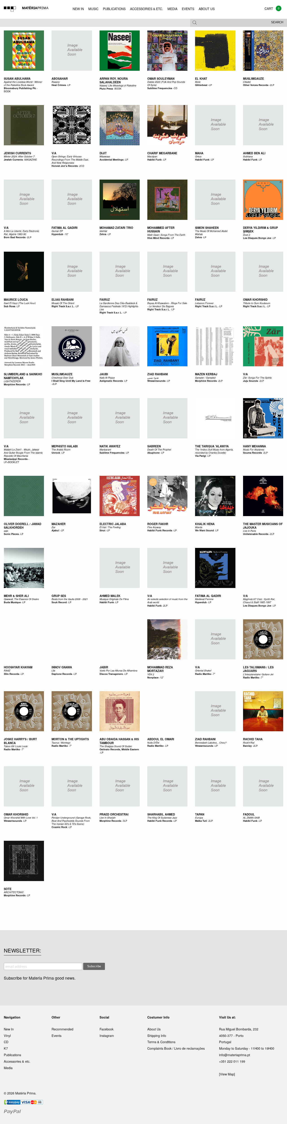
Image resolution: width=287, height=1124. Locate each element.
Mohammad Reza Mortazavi (160, 669)
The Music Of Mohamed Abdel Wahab (211, 232)
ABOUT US (207, 8)
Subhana (248, 156)
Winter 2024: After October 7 (19, 156)
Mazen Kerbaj (206, 374)
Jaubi (104, 374)
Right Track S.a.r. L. (63, 306)
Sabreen (154, 446)
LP (68, 85)
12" (162, 677)
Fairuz (105, 300)
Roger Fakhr (157, 524)
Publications (12, 1054)
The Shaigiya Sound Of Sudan (116, 746)
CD (175, 88)
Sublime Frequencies (159, 88)
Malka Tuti (201, 820)
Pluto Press (106, 88)
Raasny (56, 82)
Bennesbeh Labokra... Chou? (210, 742)
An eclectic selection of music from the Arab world (167, 600)
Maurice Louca (16, 300)
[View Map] (227, 1074)
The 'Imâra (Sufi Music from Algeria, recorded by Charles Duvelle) (214, 451)
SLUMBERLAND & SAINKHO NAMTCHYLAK (23, 376)
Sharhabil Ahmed (161, 814)
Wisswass (105, 156)
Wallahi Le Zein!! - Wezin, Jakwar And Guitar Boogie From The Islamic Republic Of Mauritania (23, 452)
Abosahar (60, 79)
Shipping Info (156, 1035)
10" (66, 234)
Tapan (199, 814)
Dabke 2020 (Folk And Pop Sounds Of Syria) (166, 83)
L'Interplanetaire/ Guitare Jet (258, 674)
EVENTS (188, 8)
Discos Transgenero (111, 674)
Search (277, 22)
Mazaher (58, 524)
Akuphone (153, 452)
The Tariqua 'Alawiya (212, 446)
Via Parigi (200, 455)
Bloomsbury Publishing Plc (20, 88)
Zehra (103, 234)
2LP (272, 85)
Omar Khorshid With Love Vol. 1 (21, 817)
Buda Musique (12, 602)
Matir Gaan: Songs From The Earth (166, 234)
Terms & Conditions (161, 1041)
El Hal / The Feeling (110, 527)
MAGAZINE (30, 159)
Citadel (246, 82)
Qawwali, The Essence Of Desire (21, 599)
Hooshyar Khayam (18, 667)
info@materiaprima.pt (234, 1054)
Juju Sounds (250, 380)
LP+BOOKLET (11, 462)
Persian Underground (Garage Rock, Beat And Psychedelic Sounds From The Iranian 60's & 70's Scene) (71, 821)
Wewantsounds (156, 380)
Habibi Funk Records (159, 530)
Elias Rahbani (63, 300)
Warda (198, 527)
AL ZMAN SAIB (251, 817)
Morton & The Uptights (70, 739)
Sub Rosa (9, 306)
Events (56, 1035)
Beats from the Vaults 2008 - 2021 (70, 599)
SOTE (7, 889)
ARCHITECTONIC (14, 892)
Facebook (106, 1029)
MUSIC (93, 8)
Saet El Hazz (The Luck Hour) (20, 303)
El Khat (201, 79)
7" (214, 674)
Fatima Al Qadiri (65, 228)
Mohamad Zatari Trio (116, 228)
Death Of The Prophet (159, 449)
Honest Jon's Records (65, 165)
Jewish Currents (17, 153)
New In (9, 1029)
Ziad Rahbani (157, 374)
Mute (197, 82)
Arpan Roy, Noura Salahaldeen (114, 80)
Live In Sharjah (107, 817)
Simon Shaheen (207, 228)
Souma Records (252, 452)
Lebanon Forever (204, 303)
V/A (54, 153)
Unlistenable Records (255, 534)
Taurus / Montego (61, 742)
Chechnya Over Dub (62, 377)
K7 (6, 1048)
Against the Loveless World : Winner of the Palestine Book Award (23, 83)
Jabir (104, 667)
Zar (53, 527)
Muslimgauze (253, 79)
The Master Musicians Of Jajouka (263, 526)
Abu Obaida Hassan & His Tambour (119, 741)
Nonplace (153, 677)
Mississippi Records (16, 459)
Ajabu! (55, 530)
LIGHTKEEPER (12, 381)
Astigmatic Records (111, 380)
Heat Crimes (59, 85)
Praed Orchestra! (114, 814)
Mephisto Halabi (65, 446)
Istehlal (103, 231)
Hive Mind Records (158, 238)
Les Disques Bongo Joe (257, 238)
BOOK (7, 91)
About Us (154, 1029)
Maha (199, 153)
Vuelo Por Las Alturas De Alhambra (118, 670)
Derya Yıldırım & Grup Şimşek (260, 229)
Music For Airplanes (253, 449)
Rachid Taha (253, 739)
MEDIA (172, 8)
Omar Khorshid (255, 300)
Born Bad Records (15, 237)
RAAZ (7, 670)
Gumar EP (57, 231)
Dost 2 (246, 234)
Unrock (56, 452)
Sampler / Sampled (205, 377)
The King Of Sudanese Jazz (162, 817)
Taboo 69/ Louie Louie (16, 746)
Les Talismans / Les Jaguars (258, 669)
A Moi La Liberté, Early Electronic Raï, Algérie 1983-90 (21, 232)
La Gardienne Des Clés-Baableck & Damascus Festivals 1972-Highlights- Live (119, 306)
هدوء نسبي (153, 377)
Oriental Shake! (203, 670)
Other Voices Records (255, 85)
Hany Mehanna (254, 446)
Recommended (62, 1029)
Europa (199, 817)
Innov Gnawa (62, 667)
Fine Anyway (154, 527)
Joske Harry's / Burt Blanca (20, 741)
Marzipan (152, 156)
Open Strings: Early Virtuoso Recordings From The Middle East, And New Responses (70, 159)
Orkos (198, 156)
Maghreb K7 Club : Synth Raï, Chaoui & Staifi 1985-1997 (259, 600)
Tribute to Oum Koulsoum (256, 303)
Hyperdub (57, 234)
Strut (102, 530)
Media (8, 1067)
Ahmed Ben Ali (254, 153)
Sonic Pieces (11, 534)
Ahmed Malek (110, 596)
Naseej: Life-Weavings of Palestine (118, 85)
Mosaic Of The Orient (63, 303)
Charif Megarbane (162, 153)
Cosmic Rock (59, 827)
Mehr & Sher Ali (16, 596)
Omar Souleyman (160, 79)
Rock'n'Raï (248, 742)
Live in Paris (249, 530)
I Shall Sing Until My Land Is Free (71, 380)
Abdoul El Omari (160, 739)
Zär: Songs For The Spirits (257, 377)
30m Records (11, 674)
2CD (81, 165)
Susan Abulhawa (17, 79)
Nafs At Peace (107, 377)
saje (6, 530)
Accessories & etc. (17, 1061)
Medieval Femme (204, 599)
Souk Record (59, 602)
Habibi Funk (154, 159)
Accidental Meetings (112, 159)
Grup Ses (59, 596)
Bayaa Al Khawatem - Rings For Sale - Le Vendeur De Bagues (167, 304)
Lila (53, 670)
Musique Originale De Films (114, 599)
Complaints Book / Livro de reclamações (176, 1048)
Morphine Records (15, 384)
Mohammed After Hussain (160, 229)
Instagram (107, 1035)
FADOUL (249, 814)
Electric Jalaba (113, 524)
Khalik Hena (205, 524)
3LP (125, 820)
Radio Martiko (203, 674)
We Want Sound (204, 530)
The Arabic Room (61, 449)
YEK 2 (150, 674)
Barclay (247, 745)
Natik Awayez (110, 446)
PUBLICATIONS (114, 8)
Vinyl (7, 1035)
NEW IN (78, 8)
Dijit (103, 153)
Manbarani (105, 449)
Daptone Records (62, 674)
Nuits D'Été (153, 742)
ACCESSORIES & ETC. (146, 8)
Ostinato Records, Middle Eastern (119, 749)
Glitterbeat (201, 85)
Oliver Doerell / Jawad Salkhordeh (22, 526)
